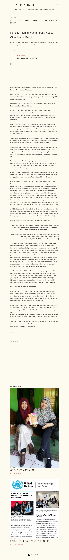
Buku (24, 9)
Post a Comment (18, 544)
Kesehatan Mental (41, 9)
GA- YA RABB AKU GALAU (22, 470)
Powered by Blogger (36, 554)
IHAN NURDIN (21, 56)
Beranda (18, 9)
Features (30, 9)
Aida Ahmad (25, 5)
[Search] (58, 4)
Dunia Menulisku (24, 335)
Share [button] (11, 332)
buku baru (16, 335)
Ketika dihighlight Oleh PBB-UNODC (29, 541)
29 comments (17, 473)
